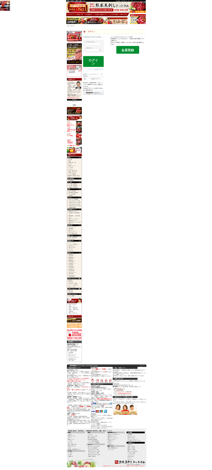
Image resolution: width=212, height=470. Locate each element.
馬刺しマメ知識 (131, 449)
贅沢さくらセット (112, 439)
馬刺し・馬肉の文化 (73, 309)
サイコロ (71, 250)
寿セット (110, 442)
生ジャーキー (72, 287)
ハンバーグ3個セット (74, 244)
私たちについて (72, 354)
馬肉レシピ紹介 (131, 448)
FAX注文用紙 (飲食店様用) (72, 71)
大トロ (70, 164)
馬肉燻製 (71, 228)
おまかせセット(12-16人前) (72, 276)
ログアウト (130, 459)
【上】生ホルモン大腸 (74, 204)
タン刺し (70, 454)
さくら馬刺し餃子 (73, 233)
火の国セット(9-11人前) (72, 267)
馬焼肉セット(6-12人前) (72, 261)
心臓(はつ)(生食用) (73, 187)
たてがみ (71, 167)
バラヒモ (90, 434)
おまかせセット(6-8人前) (72, 273)
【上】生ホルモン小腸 (74, 201)
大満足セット (111, 441)
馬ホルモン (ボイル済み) (94, 446)
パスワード (89, 48)
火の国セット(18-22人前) (72, 270)
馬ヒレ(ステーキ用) (92, 436)
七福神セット (111, 444)
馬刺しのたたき (72, 172)
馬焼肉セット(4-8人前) (72, 258)
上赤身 (70, 159)
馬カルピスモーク (73, 232)
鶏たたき (71, 290)
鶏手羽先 (71, 292)
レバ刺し (70, 453)
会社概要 (118, 1)
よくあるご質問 (113, 15)
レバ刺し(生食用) (73, 184)
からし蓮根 (71, 295)
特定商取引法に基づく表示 (127, 1)
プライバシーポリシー (139, 1)
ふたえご (71, 169)
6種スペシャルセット (74, 218)
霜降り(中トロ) (72, 162)
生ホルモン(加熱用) (73, 199)
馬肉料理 (71, 311)
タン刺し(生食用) (73, 185)
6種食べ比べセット (73, 211)
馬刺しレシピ (72, 306)
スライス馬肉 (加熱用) (93, 441)
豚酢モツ (71, 280)
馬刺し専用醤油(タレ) (113, 448)
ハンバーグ (71, 242)
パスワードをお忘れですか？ (96, 69)
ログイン (130, 458)
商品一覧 (79, 15)
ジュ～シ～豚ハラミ (73, 285)
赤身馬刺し (71, 180)
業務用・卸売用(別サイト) (74, 449)
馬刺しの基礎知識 (73, 308)
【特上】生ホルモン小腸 (75, 202)
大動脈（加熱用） (92, 456)
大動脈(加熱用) (72, 207)
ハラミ (69, 447)
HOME (68, 26)
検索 (74, 105)
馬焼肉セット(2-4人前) (72, 255)
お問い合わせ (123, 15)
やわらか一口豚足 (73, 283)
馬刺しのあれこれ (73, 312)
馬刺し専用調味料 (73, 237)
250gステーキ (72, 245)
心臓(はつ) (70, 456)
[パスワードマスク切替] (100, 50)
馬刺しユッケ (72, 165)
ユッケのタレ (72, 239)
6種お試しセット (112, 436)
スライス (71, 249)
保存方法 (130, 444)
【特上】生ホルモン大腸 (75, 205)
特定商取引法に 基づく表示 (72, 359)
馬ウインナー (72, 230)
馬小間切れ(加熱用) (73, 192)
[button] (93, 93)
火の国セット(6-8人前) (72, 264)
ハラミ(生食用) (72, 174)
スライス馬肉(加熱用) (72, 195)
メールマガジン (131, 454)
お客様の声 (89, 15)
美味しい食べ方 (72, 304)
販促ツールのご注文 (132, 451)
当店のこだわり (131, 437)
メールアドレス (90, 42)
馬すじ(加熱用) (72, 191)
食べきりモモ (72, 247)
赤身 (70, 160)
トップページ (70, 15)
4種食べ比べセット (73, 220)
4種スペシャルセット (113, 437)
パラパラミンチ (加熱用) (94, 442)
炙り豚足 (71, 282)
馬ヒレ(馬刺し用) (73, 170)
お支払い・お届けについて (101, 15)
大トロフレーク (72, 227)
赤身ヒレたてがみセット (113, 434)
